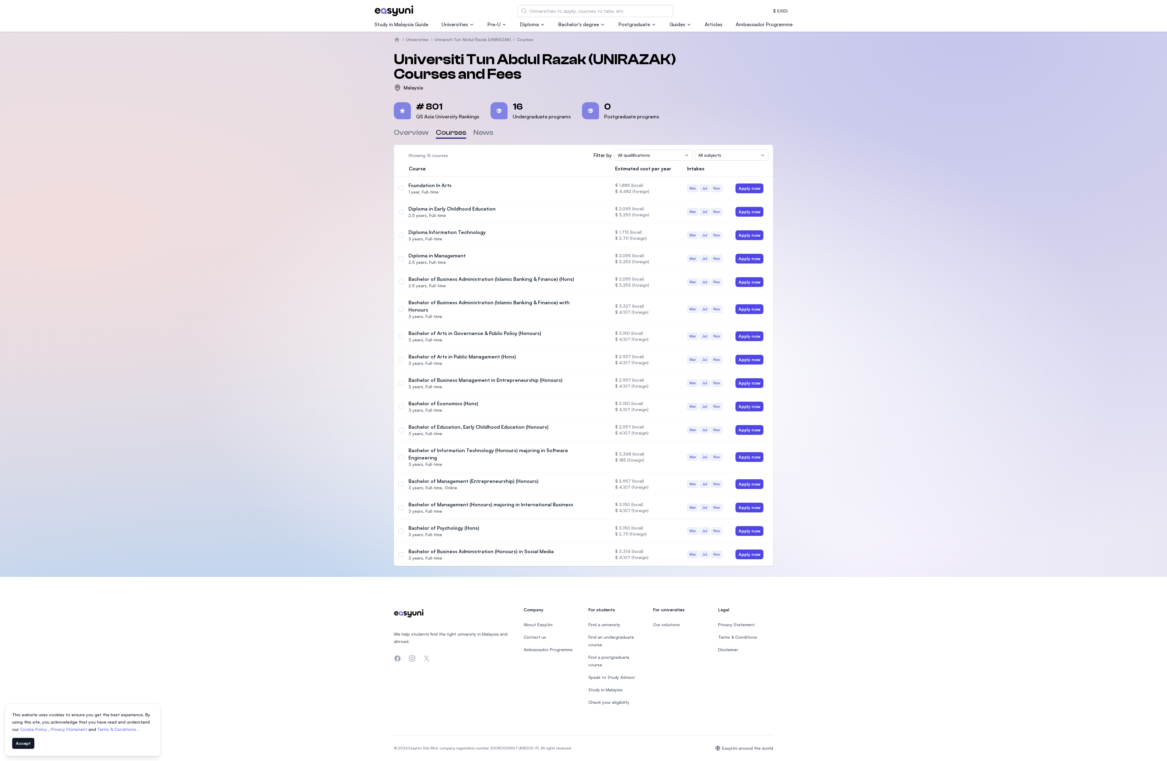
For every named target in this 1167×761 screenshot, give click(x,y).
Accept (23, 743)
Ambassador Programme (764, 24)
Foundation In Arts (430, 185)
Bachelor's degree (578, 24)
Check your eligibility (608, 702)
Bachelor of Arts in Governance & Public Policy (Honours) (474, 333)
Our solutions (666, 624)
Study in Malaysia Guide (401, 24)
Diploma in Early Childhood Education (452, 209)
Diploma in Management (437, 256)
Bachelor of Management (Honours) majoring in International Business (490, 504)
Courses (525, 39)
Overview (411, 132)
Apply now (749, 188)
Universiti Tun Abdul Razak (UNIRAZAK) (473, 39)
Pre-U (494, 24)
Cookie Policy (34, 729)
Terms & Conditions (117, 729)
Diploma (529, 24)
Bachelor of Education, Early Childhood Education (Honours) (478, 427)
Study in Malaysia (605, 689)
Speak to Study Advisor (611, 677)
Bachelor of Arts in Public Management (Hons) (462, 357)
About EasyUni (538, 624)
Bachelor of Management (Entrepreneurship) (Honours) (473, 481)
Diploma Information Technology (447, 232)
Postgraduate (634, 24)
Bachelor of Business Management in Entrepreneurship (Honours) (485, 380)
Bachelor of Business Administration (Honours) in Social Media (481, 551)
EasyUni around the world (747, 748)
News (483, 132)
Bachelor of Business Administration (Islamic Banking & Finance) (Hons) (491, 279)
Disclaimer (728, 649)
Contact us (535, 637)
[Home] (397, 40)
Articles (713, 24)
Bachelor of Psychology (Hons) (443, 528)
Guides (677, 24)
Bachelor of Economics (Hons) (443, 403)
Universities (455, 24)
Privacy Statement (69, 729)
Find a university (604, 624)
